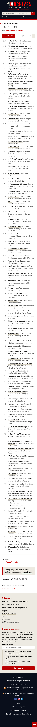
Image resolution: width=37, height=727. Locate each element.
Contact (18, 703)
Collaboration (13, 191)
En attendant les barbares (17, 106)
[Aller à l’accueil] (19, 9)
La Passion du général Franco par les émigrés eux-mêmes (20, 492)
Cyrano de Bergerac (15, 152)
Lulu (9, 537)
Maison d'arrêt (13, 306)
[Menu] (34, 724)
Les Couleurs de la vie (15, 256)
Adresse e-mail (7, 644)
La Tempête (12, 521)
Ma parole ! (6, 619)
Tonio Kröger (12, 409)
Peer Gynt (11, 414)
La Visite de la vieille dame (17, 184)
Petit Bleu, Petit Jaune (16, 542)
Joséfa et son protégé (15, 316)
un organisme (11, 661)
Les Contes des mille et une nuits (20, 479)
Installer (5, 17)
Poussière (11, 131)
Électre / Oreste (13, 119)
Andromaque (12, 328)
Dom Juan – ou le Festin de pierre (19, 449)
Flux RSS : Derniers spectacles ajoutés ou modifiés (19, 694)
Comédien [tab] (8, 36)
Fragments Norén (14, 69)
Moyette (4, 611)
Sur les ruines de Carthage (17, 427)
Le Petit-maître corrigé (16, 159)
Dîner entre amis (14, 281)
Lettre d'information (18, 684)
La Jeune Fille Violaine (16, 461)
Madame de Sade (14, 376)
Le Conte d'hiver (13, 419)
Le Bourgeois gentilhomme (17, 94)
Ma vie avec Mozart (15, 234)
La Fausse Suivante (15, 381)
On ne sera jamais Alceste (17, 89)
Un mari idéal (13, 300)
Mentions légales (18, 707)
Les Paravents (13, 404)
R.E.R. (10, 202)
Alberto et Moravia (14, 212)
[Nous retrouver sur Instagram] (19, 700)
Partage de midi (13, 334)
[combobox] (16, 13)
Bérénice (11, 261)
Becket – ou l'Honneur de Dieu (18, 273)
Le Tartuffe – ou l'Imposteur (18, 434)
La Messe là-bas (13, 114)
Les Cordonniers (13, 484)
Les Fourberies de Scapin (17, 136)
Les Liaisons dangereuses (17, 266)
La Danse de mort (14, 219)
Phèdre (10, 288)
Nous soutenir (18, 677)
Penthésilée (12, 532)
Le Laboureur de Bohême (17, 248)
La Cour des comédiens (16, 293)
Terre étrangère (13, 399)
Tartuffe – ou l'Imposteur (17, 179)
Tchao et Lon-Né (13, 547)
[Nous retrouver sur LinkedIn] (22, 700)
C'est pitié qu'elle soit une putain (20, 499)
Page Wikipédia (12, 562)
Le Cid (10, 41)
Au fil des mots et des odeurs (18, 101)
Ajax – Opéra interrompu (17, 391)
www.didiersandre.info (14, 31)
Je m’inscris (18, 668)
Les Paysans (12, 474)
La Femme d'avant (14, 226)
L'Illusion (11, 386)
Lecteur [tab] (20, 36)
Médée (10, 64)
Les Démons (12, 56)
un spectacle (11, 664)
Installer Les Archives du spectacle (18, 714)
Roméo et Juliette (14, 174)
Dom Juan (11, 526)
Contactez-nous (27, 573)
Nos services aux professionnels (18, 681)
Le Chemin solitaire (15, 341)
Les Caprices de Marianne (10, 604)
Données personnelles (18, 710)
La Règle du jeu (13, 147)
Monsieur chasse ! (14, 241)
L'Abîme (10, 511)
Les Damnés (12, 166)
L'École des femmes (15, 456)
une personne (25, 661)
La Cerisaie (12, 207)
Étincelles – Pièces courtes (17, 46)
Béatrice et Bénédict (15, 141)
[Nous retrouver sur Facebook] (15, 700)
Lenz (9, 468)
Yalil (3, 616)
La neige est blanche (9, 613)
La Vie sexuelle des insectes (11, 622)
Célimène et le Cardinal (16, 321)
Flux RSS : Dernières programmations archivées (19, 689)
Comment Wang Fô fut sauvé (18, 351)
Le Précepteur (13, 506)
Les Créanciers (13, 124)
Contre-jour (12, 311)
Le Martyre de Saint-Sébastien (19, 371)
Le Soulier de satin (14, 51)
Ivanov (10, 346)
